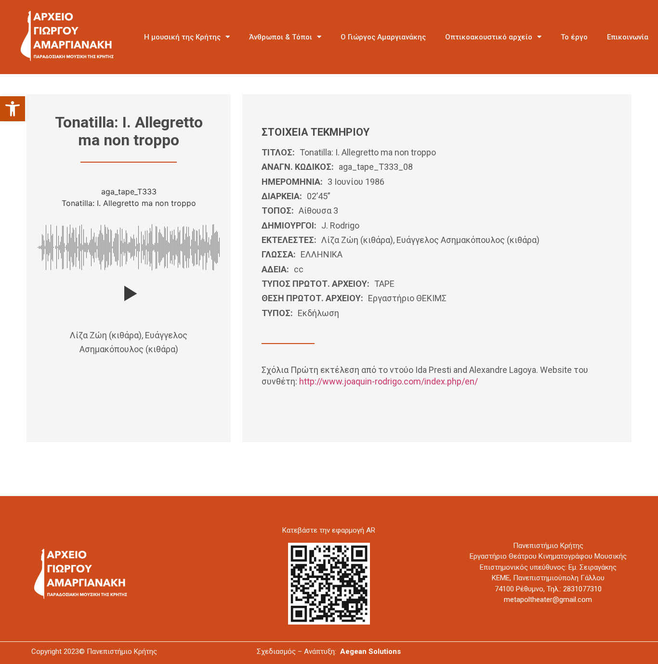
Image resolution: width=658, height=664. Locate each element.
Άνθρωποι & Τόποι (280, 37)
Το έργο (574, 37)
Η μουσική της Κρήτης (182, 37)
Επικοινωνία (627, 37)
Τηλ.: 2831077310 (574, 589)
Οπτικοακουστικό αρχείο (488, 37)
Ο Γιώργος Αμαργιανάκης (383, 37)
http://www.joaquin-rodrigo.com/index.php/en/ (388, 381)
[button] (12, 108)
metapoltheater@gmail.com (548, 599)
